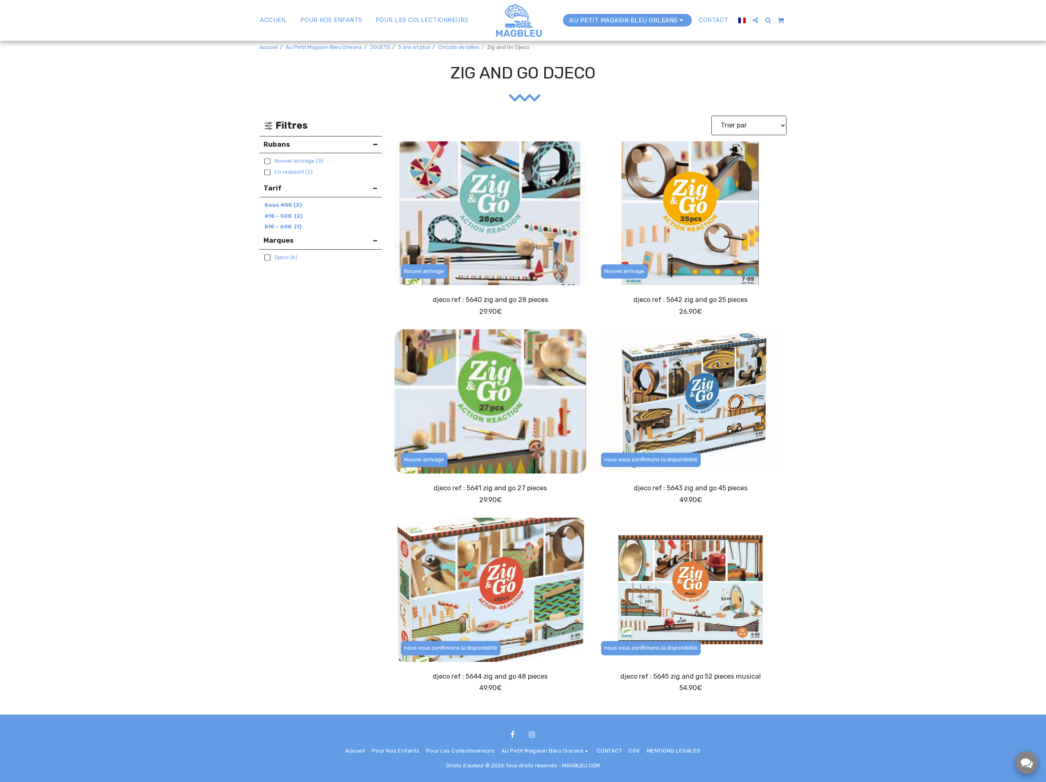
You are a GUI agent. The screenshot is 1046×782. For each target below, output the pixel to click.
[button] (755, 20)
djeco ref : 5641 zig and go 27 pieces (490, 488)
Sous (283, 205)
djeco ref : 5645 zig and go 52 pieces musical (690, 676)
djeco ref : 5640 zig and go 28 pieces (490, 300)
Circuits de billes (458, 47)
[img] (490, 213)
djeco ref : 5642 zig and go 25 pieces (690, 300)
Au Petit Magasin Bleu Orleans (324, 47)
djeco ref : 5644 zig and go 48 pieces (490, 676)
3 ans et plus (414, 47)
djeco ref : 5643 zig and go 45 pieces (691, 488)
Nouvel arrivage (424, 271)
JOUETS (380, 47)
